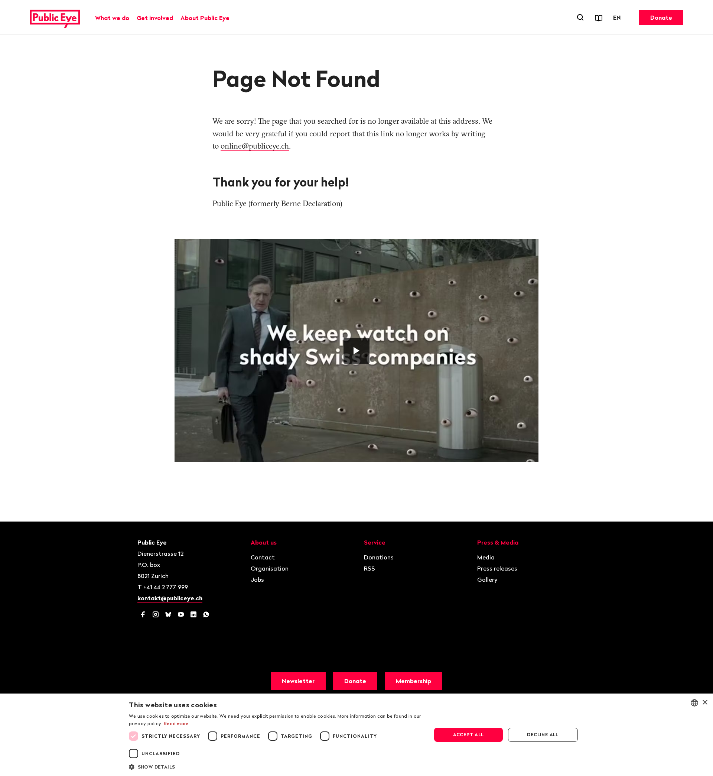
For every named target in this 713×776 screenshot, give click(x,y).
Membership (413, 681)
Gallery (487, 579)
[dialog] (356, 735)
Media (486, 557)
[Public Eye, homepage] (55, 17)
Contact (263, 557)
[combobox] (694, 703)
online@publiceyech (255, 145)
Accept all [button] (468, 734)
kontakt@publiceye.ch (169, 598)
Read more (176, 723)
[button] (275, 766)
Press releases (497, 568)
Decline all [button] (542, 734)
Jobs (257, 579)
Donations (379, 557)
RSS (369, 568)
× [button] (704, 702)
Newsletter (298, 681)
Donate (661, 17)
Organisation (270, 568)
